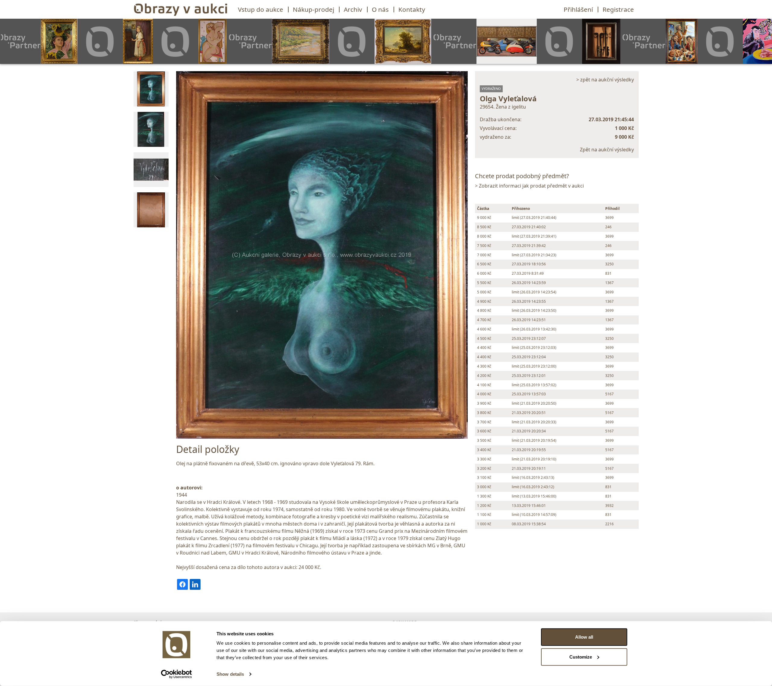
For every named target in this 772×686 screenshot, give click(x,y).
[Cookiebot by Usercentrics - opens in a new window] (176, 674)
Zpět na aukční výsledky (607, 149)
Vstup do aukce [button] (260, 9)
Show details (230, 674)
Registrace (618, 9)
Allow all (584, 637)
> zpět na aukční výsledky (605, 79)
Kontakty (411, 9)
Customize (580, 656)
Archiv (353, 9)
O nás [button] (380, 9)
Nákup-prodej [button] (313, 9)
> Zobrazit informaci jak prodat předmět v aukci (529, 185)
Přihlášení (578, 9)
